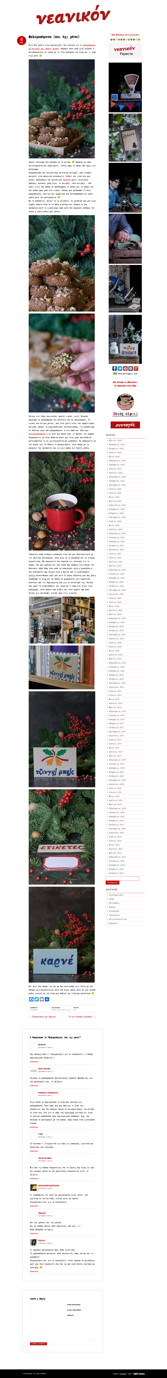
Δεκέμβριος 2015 (117, 816)
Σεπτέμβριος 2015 (117, 828)
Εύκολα (112, 907)
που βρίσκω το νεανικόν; (125, 34)
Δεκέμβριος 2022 (117, 509)
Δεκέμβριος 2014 (117, 865)
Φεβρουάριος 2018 (117, 711)
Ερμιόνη (41, 1240)
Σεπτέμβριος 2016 (117, 780)
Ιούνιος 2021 (115, 557)
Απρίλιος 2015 (115, 849)
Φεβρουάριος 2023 (117, 505)
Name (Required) (73, 1304)
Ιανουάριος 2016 (116, 812)
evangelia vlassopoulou (48, 1092)
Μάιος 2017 (114, 747)
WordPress (123, 1374)
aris (74, 1010)
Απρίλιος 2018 (115, 703)
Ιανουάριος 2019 (116, 667)
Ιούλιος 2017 (115, 739)
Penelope (42, 1213)
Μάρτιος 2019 (115, 658)
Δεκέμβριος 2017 (117, 719)
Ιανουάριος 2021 (116, 574)
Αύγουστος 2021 (116, 549)
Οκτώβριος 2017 (116, 727)
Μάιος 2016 (114, 796)
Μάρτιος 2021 (115, 565)
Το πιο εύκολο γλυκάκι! (83, 1016)
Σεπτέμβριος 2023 (117, 485)
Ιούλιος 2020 (115, 598)
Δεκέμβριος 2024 (117, 464)
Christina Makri (45, 1158)
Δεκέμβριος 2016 (117, 768)
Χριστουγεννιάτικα (63, 1010)
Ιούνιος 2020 (115, 602)
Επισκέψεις (114, 903)
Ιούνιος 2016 (115, 792)
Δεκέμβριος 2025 (117, 444)
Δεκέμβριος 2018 (117, 671)
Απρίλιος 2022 (115, 529)
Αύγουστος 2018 (116, 687)
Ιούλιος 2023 (115, 489)
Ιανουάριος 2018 (116, 715)
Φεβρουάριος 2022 (117, 533)
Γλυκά (53, 1010)
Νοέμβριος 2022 (116, 513)
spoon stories (44, 1068)
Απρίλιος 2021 (115, 561)
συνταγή (66, 179)
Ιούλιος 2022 (115, 521)
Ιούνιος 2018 (115, 695)
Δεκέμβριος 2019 (117, 622)
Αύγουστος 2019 (116, 638)
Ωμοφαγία (113, 923)
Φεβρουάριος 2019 (117, 663)
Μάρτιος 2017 (115, 756)
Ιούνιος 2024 (115, 468)
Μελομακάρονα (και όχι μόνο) (54, 37)
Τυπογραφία (114, 915)
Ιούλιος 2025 (115, 452)
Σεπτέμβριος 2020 (117, 590)
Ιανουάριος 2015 (116, 861)
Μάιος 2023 (114, 497)
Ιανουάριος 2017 (116, 764)
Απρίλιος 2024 (115, 472)
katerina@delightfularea (48, 1185)
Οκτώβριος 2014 (116, 873)
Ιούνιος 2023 (115, 493)
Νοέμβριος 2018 (116, 675)
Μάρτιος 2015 (115, 853)
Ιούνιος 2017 (115, 743)
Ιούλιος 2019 (115, 642)
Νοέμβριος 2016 (116, 772)
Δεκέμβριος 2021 (117, 541)
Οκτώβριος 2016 (116, 776)
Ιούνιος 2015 (115, 840)
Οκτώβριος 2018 (116, 679)
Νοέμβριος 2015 (116, 820)
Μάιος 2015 (114, 845)
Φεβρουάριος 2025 (117, 460)
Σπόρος (32, 575)
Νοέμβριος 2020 (116, 582)
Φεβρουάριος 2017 (117, 760)
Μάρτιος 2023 (115, 501)
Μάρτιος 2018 (115, 707)
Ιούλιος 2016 (115, 788)
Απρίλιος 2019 (115, 654)
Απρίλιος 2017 (115, 752)
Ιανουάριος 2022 (116, 537)
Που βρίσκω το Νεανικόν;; (125, 382)
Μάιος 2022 (114, 525)
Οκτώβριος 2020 (116, 586)
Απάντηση (34, 1062)
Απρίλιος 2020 (115, 610)
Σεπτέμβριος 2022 (117, 517)
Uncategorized (116, 895)
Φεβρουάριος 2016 (117, 808)
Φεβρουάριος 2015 (117, 857)
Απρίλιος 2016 (115, 800)
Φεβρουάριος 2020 (117, 618)
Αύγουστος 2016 (116, 784)
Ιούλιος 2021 (115, 553)
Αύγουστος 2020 (116, 594)
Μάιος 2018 (114, 699)
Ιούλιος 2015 (115, 836)
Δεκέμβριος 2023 (117, 481)
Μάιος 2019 (114, 650)
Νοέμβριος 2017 (116, 723)
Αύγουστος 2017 (116, 735)
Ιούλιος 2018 (115, 691)
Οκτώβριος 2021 (116, 545)
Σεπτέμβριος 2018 (117, 683)
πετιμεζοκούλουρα (37, 434)
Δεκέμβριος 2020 (117, 578)
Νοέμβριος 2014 (116, 869)
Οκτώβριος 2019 (116, 630)
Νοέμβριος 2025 (116, 448)
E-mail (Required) (74, 1310)
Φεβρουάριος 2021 (117, 570)
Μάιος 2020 (114, 606)
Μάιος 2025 (114, 456)
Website (70, 1315)
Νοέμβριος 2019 (116, 626)
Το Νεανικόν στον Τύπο (125, 385)
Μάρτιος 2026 (115, 440)
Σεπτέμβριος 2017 (117, 731)
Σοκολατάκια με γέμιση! (42, 1016)
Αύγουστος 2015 (116, 832)
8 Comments (34, 1010)
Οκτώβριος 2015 (116, 824)
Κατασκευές (114, 911)
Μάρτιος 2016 (115, 804)
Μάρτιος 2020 (115, 614)
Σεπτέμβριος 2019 (117, 634)
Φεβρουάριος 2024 (117, 477)
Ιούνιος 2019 (115, 646)
